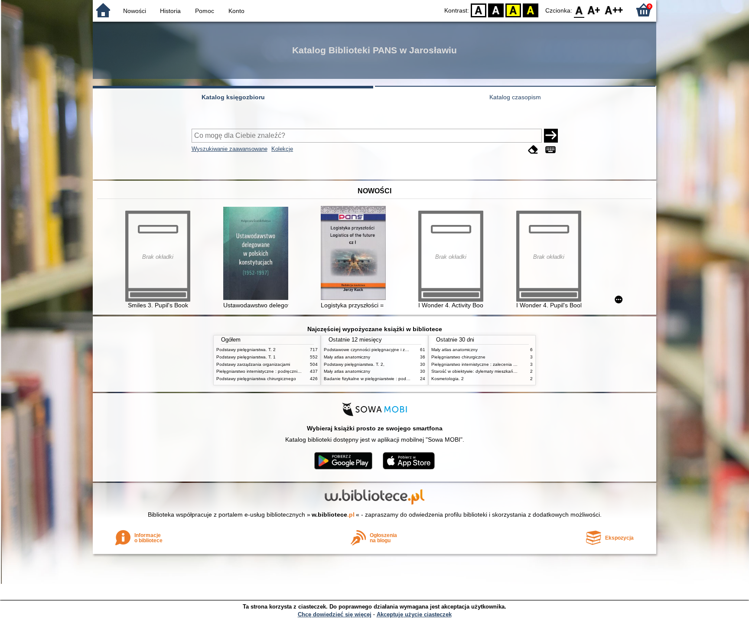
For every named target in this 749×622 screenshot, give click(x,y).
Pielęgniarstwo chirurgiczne (458, 357)
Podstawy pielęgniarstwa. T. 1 (246, 357)
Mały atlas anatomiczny (347, 357)
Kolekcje (282, 149)
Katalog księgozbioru (233, 97)
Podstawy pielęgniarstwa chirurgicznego (256, 378)
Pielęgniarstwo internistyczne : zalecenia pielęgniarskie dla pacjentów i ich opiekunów (516, 364)
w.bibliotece (333, 514)
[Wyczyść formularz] (533, 149)
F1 (594, 9)
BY (530, 9)
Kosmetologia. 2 (447, 378)
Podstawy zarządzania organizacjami (253, 364)
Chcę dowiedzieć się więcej (334, 614)
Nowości (134, 10)
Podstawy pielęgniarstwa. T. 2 (246, 349)
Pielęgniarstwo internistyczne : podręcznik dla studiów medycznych (282, 371)
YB (513, 9)
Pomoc (204, 10)
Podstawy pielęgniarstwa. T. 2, (354, 364)
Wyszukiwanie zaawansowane (229, 149)
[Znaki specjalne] (550, 149)
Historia (170, 10)
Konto (236, 10)
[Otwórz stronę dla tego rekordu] (258, 254)
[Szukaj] (551, 136)
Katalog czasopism (515, 97)
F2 (614, 9)
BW (496, 9)
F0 (579, 9)
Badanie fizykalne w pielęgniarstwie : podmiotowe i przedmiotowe (389, 378)
